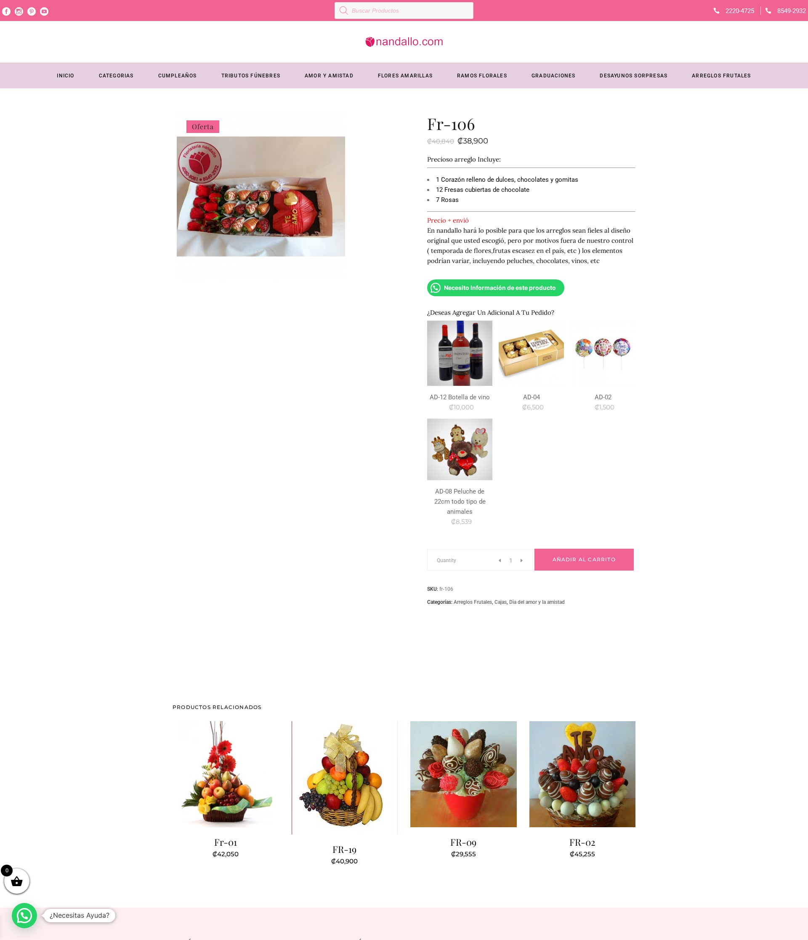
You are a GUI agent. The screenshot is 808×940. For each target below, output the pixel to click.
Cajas (500, 602)
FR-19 (344, 849)
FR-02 (582, 842)
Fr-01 (225, 842)
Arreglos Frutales (473, 602)
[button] (24, 915)
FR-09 (463, 842)
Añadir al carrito (584, 559)
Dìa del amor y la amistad (537, 602)
